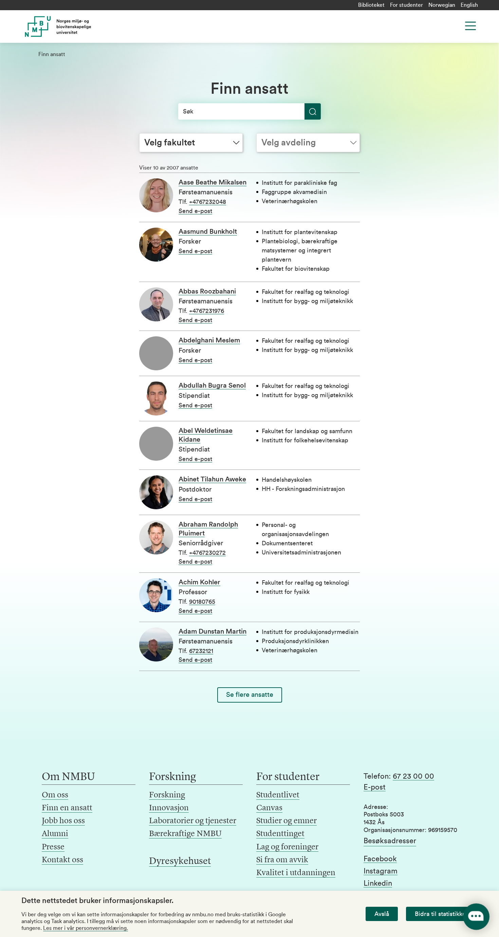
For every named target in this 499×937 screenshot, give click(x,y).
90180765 (202, 602)
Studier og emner (286, 821)
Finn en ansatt (67, 808)
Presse (53, 847)
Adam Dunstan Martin (212, 631)
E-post (375, 787)
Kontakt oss (62, 860)
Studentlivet (277, 795)
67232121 (201, 651)
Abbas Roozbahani (207, 291)
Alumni (55, 834)
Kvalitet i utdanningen (295, 873)
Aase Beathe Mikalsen (212, 182)
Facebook (380, 859)
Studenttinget (280, 834)
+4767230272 (207, 553)
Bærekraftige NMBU (185, 834)
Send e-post (195, 211)
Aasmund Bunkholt (208, 231)
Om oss (55, 795)
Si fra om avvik (282, 860)
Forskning (167, 795)
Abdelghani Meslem (209, 340)
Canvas (269, 808)
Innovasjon (169, 808)
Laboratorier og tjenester (192, 821)
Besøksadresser (390, 841)
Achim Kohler (199, 582)
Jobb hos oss (63, 821)
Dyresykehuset (180, 861)
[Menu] (470, 25)
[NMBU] (73, 26)
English (469, 5)
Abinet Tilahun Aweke (212, 479)
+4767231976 (206, 311)
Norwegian (441, 5)
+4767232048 (207, 202)
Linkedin (378, 883)
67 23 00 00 (413, 776)
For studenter (406, 5)
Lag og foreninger (287, 847)
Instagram (381, 871)
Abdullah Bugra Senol (212, 385)
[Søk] (312, 111)
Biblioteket (371, 5)
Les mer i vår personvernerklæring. (85, 928)
